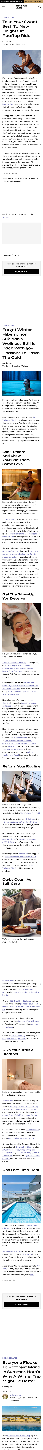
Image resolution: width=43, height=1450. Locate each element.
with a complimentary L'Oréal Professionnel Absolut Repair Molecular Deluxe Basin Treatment (19, 668)
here (32, 1274)
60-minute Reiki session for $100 (22, 1109)
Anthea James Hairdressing (14, 662)
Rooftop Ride (7, 104)
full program (26, 1254)
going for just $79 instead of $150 (21, 1138)
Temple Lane (7, 1101)
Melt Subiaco (10, 519)
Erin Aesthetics (20, 738)
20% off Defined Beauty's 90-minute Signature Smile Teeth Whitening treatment (20, 686)
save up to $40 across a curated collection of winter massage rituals (20, 554)
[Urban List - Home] (21, 7)
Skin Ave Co (12, 746)
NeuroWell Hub (32, 1129)
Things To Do (8, 17)
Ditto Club (30, 819)
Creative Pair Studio (24, 1147)
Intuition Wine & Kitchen (28, 1021)
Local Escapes (9, 1358)
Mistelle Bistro (8, 981)
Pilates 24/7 (23, 854)
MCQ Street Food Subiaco (20, 1001)
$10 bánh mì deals (9, 1007)
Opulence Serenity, (10, 551)
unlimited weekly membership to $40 (20, 856)
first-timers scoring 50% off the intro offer (19, 822)
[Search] (39, 6)
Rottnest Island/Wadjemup (18, 1435)
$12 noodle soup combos (30, 1004)
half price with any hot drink (14, 1038)
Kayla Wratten (15, 1395)
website (5, 217)
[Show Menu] (3, 6)
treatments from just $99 (12, 749)
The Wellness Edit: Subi (30, 813)
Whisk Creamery (18, 1035)
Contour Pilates (9, 839)
